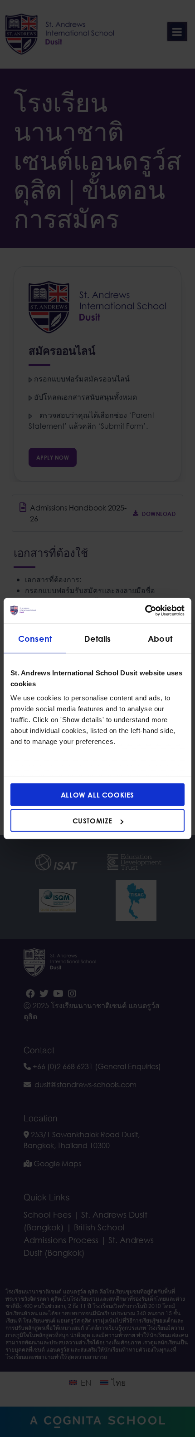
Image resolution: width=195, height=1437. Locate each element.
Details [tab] (97, 638)
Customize (92, 821)
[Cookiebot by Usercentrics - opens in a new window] (145, 611)
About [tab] (160, 638)
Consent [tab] (35, 638)
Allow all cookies (97, 794)
